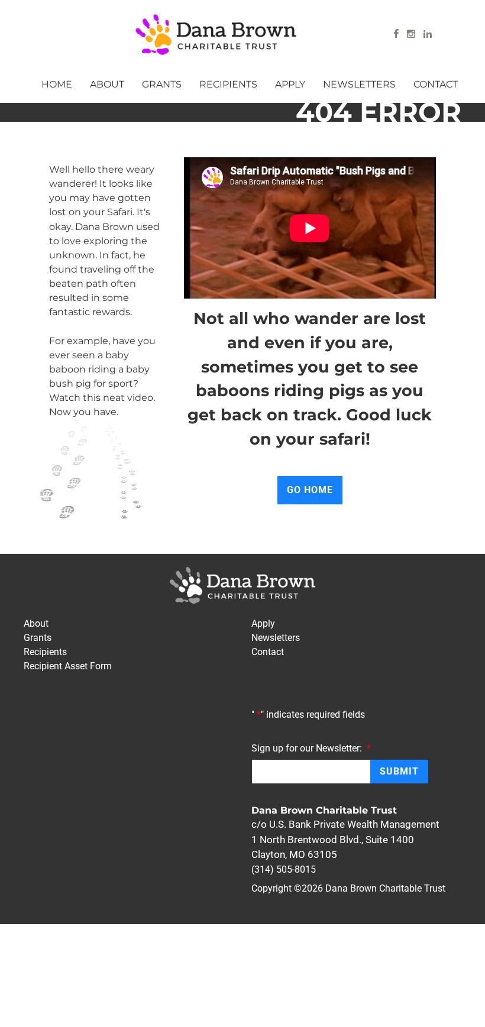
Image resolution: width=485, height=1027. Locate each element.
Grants (162, 84)
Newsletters (359, 84)
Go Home (310, 489)
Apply (290, 84)
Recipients (228, 84)
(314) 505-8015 (283, 869)
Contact (435, 84)
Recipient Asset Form (68, 666)
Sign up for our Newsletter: (311, 748)
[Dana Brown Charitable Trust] (215, 34)
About (107, 84)
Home (56, 84)
